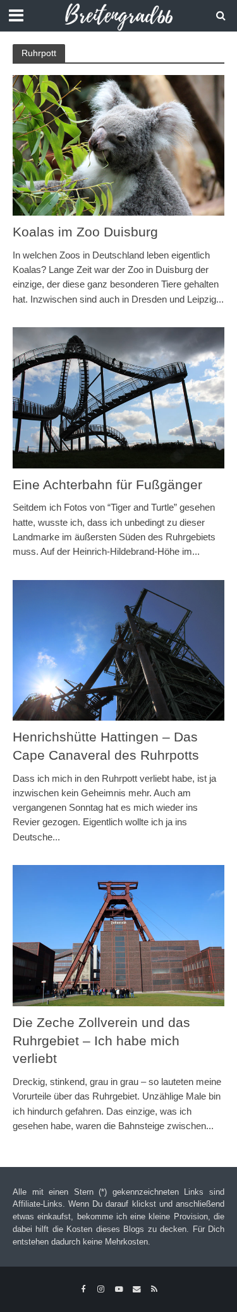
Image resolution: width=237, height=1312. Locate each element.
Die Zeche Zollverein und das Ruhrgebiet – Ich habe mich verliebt (101, 1040)
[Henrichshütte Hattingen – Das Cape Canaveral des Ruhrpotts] (118, 649)
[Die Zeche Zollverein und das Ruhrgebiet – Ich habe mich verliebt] (118, 934)
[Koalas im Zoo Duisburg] (118, 144)
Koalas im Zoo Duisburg (85, 231)
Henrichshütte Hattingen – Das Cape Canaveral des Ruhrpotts (106, 745)
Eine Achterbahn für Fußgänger (107, 484)
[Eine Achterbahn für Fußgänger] (118, 397)
